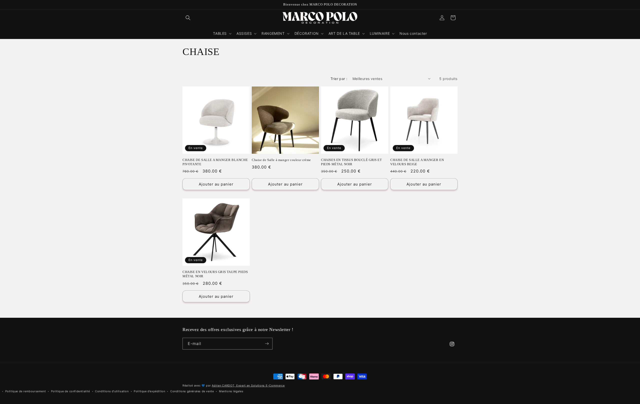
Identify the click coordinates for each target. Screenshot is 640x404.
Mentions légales (231, 391)
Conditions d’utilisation (111, 391)
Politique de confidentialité (70, 391)
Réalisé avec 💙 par (233, 385)
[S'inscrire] (266, 344)
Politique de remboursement (25, 391)
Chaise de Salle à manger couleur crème (281, 160)
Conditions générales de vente (192, 391)
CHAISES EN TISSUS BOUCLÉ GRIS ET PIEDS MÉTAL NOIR (351, 162)
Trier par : (338, 78)
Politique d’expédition (149, 391)
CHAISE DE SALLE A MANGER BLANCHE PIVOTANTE (215, 162)
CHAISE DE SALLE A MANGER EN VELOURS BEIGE (417, 162)
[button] (188, 17)
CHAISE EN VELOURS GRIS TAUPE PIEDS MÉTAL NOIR (215, 274)
